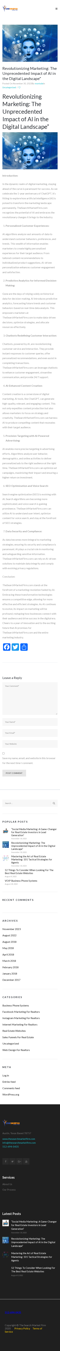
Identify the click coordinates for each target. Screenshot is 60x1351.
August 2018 (9, 941)
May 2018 (8, 948)
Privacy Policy (22, 1328)
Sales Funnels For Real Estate (18, 1037)
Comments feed (11, 1088)
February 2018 (10, 967)
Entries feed (9, 1081)
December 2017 (11, 979)
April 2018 (8, 954)
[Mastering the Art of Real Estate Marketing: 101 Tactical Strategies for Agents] (5, 858)
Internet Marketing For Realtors (19, 1024)
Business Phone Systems (15, 1005)
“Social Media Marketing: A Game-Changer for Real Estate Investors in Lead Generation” (34, 832)
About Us (7, 1184)
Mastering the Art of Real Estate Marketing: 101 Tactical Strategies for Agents (31, 859)
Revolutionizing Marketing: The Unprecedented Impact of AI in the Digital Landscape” (29, 73)
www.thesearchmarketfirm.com (18, 1138)
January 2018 (9, 973)
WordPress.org (10, 1094)
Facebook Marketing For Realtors (21, 1011)
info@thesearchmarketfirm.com (19, 1142)
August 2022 (9, 935)
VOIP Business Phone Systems (21, 880)
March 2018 (9, 960)
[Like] (19, 87)
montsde (39, 83)
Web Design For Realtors (16, 1049)
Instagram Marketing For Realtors (21, 1017)
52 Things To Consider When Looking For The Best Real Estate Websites (29, 872)
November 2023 (11, 928)
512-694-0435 (10, 1146)
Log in (5, 1075)
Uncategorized (9, 87)
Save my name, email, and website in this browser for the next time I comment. (29, 760)
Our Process (9, 1189)
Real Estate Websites (14, 1030)
